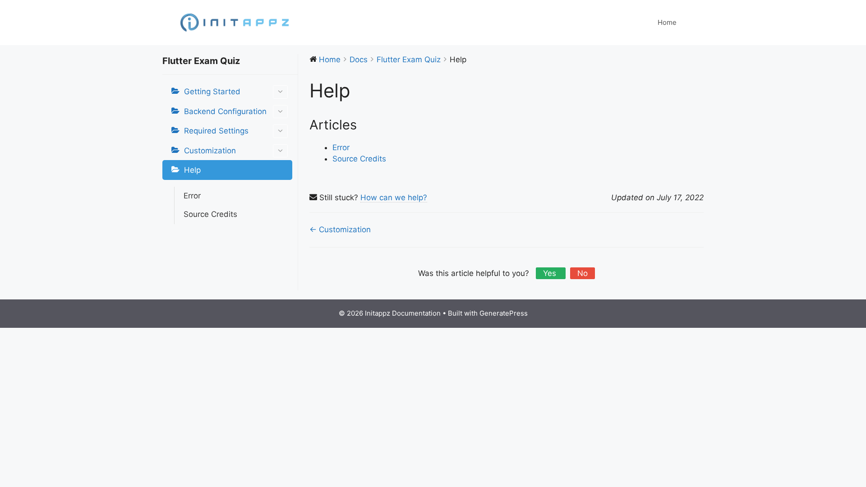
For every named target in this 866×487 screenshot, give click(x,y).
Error (192, 195)
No (582, 273)
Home (667, 22)
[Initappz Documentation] (234, 22)
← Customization (340, 229)
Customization (210, 150)
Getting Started (212, 91)
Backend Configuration (225, 111)
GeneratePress (503, 313)
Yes (550, 273)
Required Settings (216, 130)
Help (192, 170)
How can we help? (393, 197)
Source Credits (210, 214)
